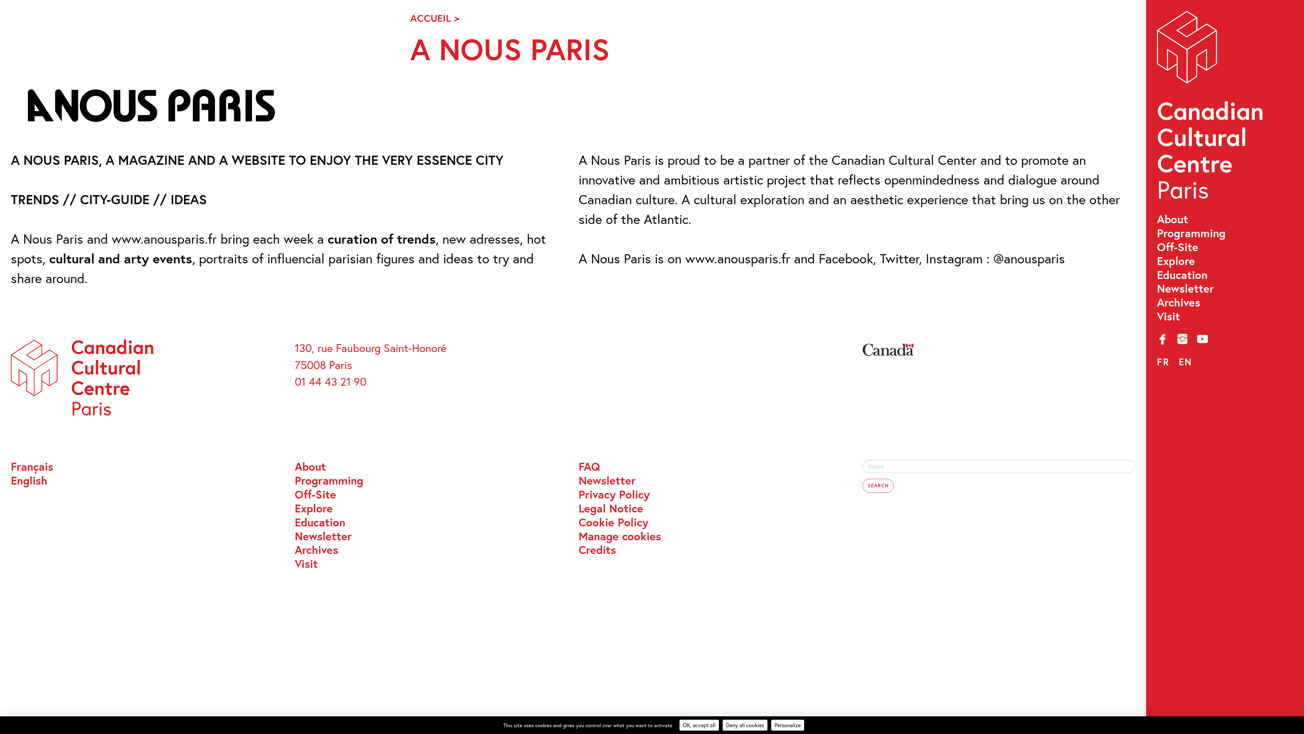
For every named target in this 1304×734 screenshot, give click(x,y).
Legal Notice (611, 508)
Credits (597, 550)
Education (1182, 275)
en (1185, 361)
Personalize (788, 725)
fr (1163, 361)
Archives (1178, 303)
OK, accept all (699, 725)
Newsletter (1185, 289)
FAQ (589, 467)
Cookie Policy (613, 522)
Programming (1191, 233)
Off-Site (1177, 247)
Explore (1176, 261)
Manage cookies (620, 536)
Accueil (430, 18)
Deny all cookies (745, 725)
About (1172, 219)
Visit (1168, 317)
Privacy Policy (614, 495)
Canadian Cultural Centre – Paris (1211, 109)
